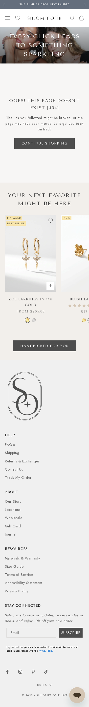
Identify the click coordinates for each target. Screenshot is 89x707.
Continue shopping (45, 143)
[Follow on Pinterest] (33, 671)
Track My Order (18, 477)
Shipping (12, 452)
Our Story (13, 501)
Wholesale (13, 517)
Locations (13, 509)
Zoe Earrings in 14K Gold (30, 302)
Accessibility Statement (23, 582)
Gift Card (13, 526)
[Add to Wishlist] (50, 221)
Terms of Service (19, 574)
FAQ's (10, 444)
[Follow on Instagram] (20, 671)
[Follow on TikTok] (46, 671)
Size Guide (14, 566)
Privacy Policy (16, 591)
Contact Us (14, 469)
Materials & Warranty (22, 558)
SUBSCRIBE (70, 633)
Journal (11, 534)
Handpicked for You (44, 346)
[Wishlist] (17, 18)
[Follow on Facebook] (7, 671)
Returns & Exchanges (22, 461)
